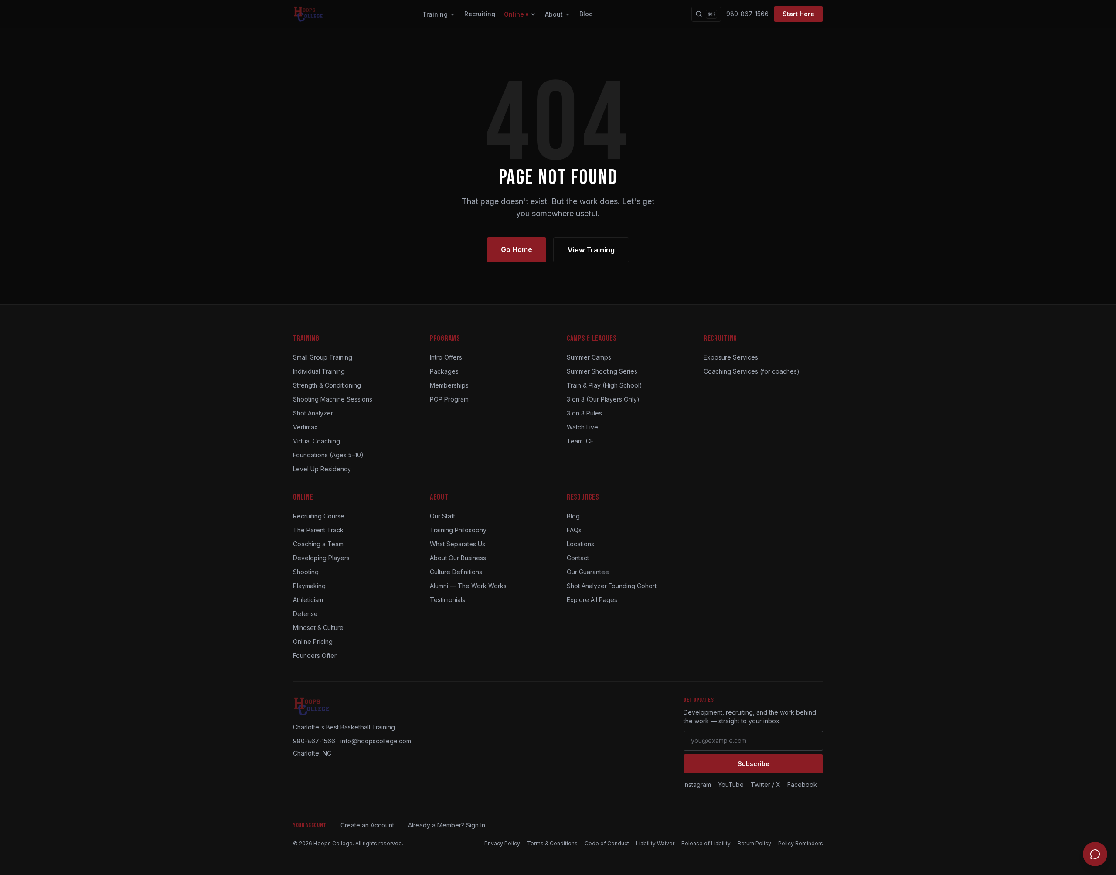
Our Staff (442, 516)
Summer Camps (589, 357)
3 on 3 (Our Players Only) (603, 399)
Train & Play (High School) (604, 385)
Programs (445, 338)
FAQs (574, 530)
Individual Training (319, 371)
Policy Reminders (800, 843)
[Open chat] (1095, 854)
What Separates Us (457, 544)
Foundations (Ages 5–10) (328, 455)
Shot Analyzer (313, 413)
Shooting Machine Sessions (332, 399)
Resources (583, 497)
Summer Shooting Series (602, 371)
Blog (586, 13)
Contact (578, 558)
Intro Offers (446, 357)
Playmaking (309, 585)
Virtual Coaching (316, 441)
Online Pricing (313, 641)
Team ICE (580, 441)
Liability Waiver (655, 843)
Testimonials (447, 599)
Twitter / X (765, 784)
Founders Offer (315, 655)
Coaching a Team (318, 544)
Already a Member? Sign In (446, 825)
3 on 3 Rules (584, 413)
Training (435, 14)
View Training (591, 249)
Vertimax (305, 427)
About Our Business (458, 558)
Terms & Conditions (552, 843)
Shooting (306, 571)
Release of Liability (706, 843)
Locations (580, 544)
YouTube (731, 784)
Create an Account (367, 825)
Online (514, 14)
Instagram (697, 784)
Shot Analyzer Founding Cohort (612, 585)
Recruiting (479, 13)
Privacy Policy (502, 843)
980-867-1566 (747, 13)
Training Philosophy (458, 530)
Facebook (802, 784)
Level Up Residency (322, 469)
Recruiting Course (318, 516)
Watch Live (582, 427)
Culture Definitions (456, 571)
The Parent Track (318, 530)
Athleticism (308, 599)
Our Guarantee (588, 571)
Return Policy (754, 843)
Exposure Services (731, 357)
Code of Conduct (607, 843)
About (554, 14)
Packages (444, 371)
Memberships (449, 385)
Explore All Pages (592, 599)
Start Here (798, 13)
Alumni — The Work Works (468, 585)
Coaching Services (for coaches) (752, 371)
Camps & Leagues (591, 338)
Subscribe (753, 763)
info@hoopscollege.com (375, 741)
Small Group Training (322, 357)
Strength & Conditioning (327, 385)
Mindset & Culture (318, 627)
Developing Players (321, 558)
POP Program (449, 399)
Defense (305, 613)
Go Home (516, 249)
